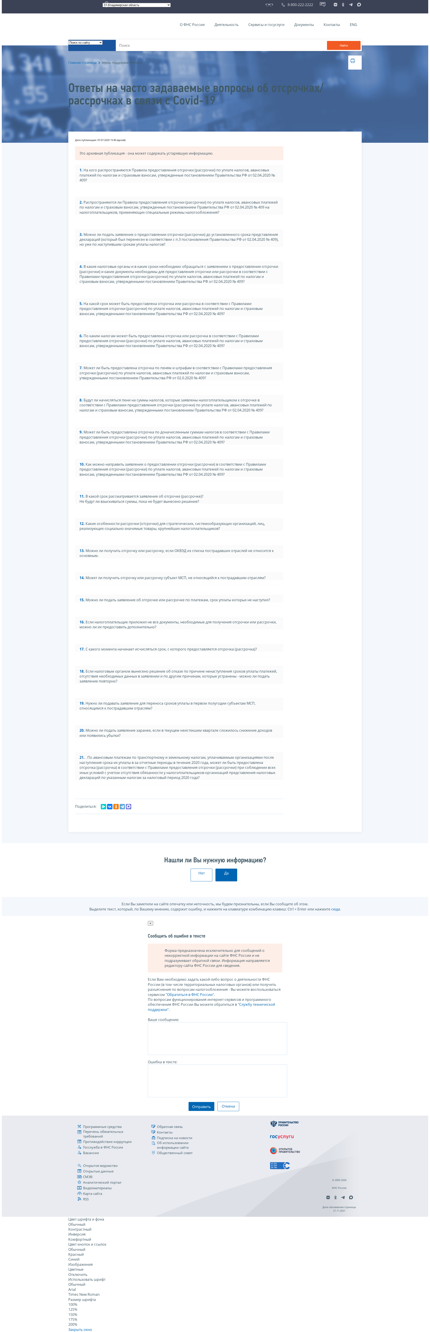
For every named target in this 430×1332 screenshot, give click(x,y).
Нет (201, 873)
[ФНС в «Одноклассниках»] (343, 4)
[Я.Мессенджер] (103, 806)
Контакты (332, 24)
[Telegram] (122, 806)
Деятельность (227, 24)
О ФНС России (192, 24)
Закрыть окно (80, 1329)
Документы (304, 24)
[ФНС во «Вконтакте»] (335, 4)
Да (226, 873)
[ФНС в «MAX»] (358, 4)
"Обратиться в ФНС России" (190, 994)
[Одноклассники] (116, 806)
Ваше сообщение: (163, 1019)
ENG (353, 24)
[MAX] (128, 806)
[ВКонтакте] (109, 806)
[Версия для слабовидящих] (270, 4)
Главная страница (82, 62)
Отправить (201, 1106)
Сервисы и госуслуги (266, 24)
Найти (344, 45)
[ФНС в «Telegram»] (350, 4)
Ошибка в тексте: (162, 1061)
